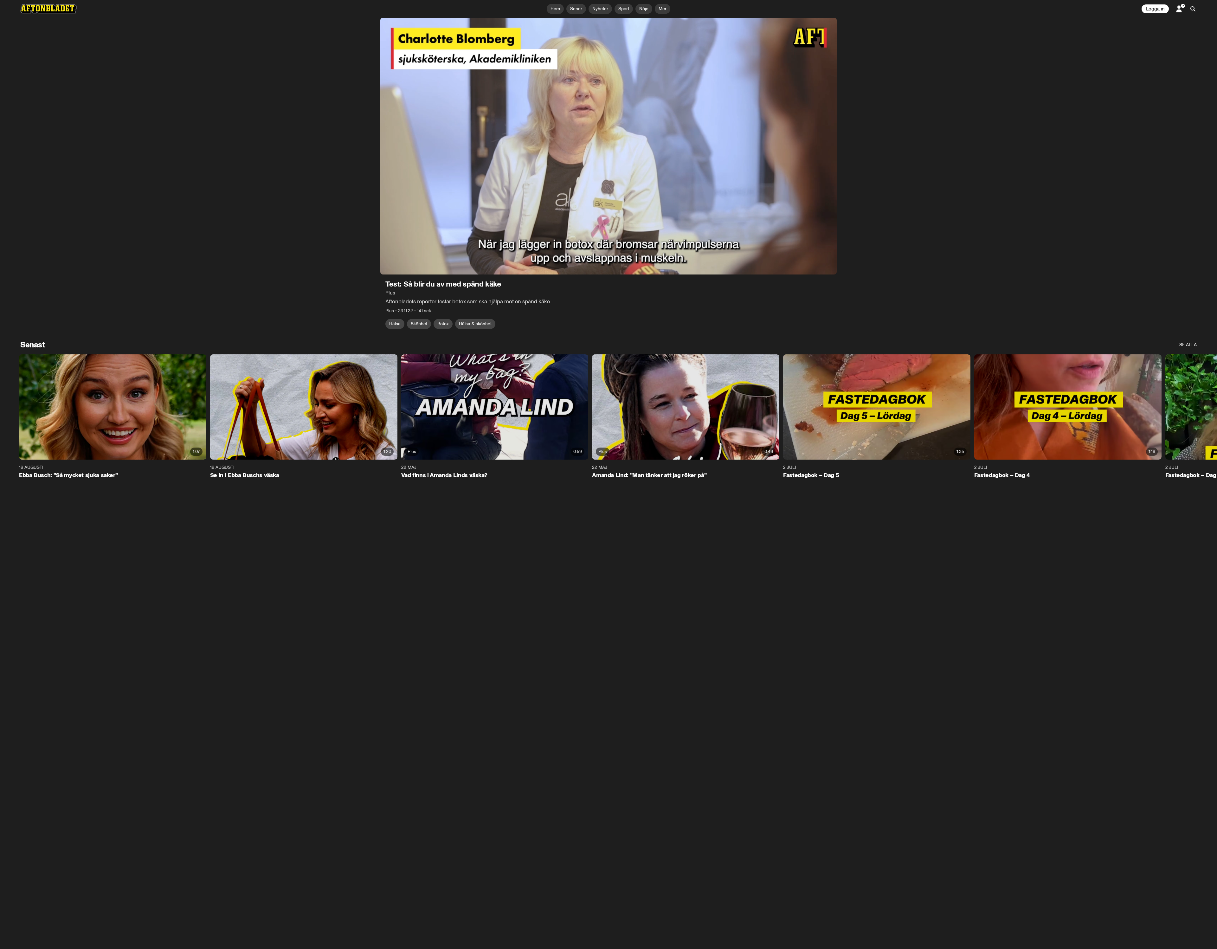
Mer (662, 8)
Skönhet (419, 323)
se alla (1188, 344)
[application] (608, 146)
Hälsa (395, 323)
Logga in (1155, 9)
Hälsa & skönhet (475, 323)
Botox (443, 323)
